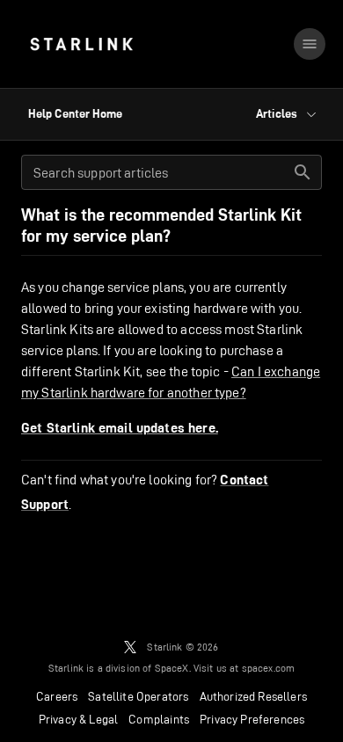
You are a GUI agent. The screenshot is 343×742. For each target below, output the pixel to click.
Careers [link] (56, 696)
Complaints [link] (158, 719)
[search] (302, 172)
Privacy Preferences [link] (252, 719)
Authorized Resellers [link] (253, 696)
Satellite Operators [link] (138, 696)
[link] (81, 44)
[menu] (309, 44)
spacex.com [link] (269, 667)
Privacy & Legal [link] (79, 719)
